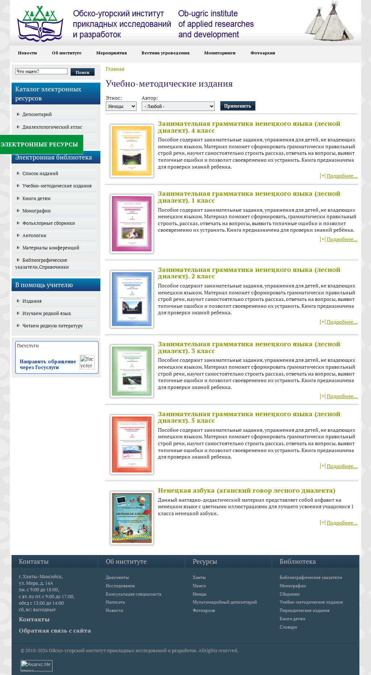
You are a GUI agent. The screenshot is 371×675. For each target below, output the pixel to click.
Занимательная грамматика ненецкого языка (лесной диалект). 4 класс (249, 126)
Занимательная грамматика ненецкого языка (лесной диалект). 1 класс (249, 196)
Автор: (150, 98)
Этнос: (114, 98)
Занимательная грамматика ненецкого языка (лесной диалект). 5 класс (249, 417)
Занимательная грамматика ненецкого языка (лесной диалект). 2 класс (249, 273)
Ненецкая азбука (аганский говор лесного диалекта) (246, 490)
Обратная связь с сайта (55, 630)
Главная (115, 68)
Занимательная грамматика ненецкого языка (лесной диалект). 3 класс (249, 347)
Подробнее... (342, 175)
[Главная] (149, 21)
